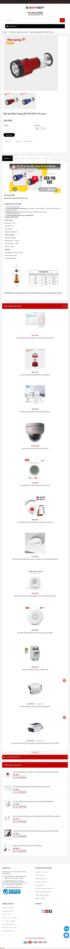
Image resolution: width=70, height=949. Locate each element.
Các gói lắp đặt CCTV (8, 911)
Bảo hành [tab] (18, 158)
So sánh (2, 948)
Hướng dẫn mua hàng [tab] (33, 158)
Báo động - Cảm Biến (40, 882)
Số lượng (6, 125)
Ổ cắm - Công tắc (39, 875)
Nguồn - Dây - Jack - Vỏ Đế (9, 927)
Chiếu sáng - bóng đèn (41, 878)
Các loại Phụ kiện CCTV (8, 924)
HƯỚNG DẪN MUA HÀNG (42, 895)
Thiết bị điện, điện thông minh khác (19, 32)
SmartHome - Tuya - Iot (41, 872)
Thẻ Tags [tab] (47, 158)
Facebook (9, 141)
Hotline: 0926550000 (32, 2)
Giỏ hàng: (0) (12, 26)
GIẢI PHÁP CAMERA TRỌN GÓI (44, 888)
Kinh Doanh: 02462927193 (60, 2)
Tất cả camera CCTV (7, 908)
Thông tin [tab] (7, 158)
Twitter (19, 141)
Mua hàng (9, 135)
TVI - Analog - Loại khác (8, 921)
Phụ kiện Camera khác (8, 931)
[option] (12, 101)
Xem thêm (35, 752)
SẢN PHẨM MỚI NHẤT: (12, 306)
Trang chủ (4, 32)
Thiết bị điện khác (39, 885)
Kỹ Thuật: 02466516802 (45, 2)
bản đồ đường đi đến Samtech (37, 938)
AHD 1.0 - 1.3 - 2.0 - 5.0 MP (9, 917)
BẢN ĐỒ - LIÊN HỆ (40, 898)
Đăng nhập (11, 2)
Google (29, 141)
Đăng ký (5, 2)
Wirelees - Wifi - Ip (7, 914)
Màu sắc (37, 125)
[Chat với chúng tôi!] (66, 935)
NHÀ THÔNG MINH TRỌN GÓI (43, 892)
